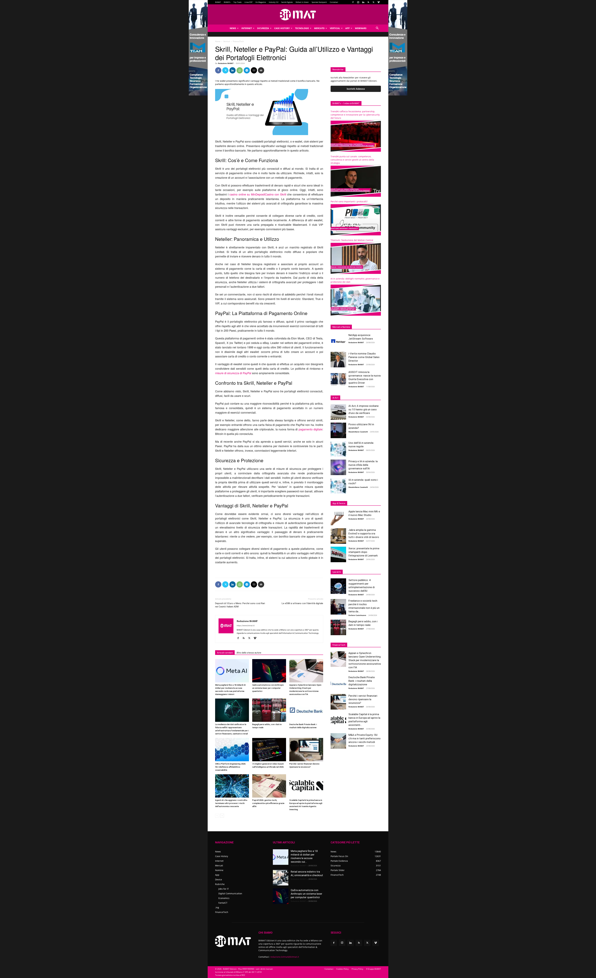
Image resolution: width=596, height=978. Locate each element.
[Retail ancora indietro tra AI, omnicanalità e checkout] (280, 877)
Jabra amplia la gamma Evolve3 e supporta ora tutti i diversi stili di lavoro (363, 533)
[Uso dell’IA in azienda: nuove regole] (338, 449)
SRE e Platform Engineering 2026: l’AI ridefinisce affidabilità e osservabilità (230, 767)
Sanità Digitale (287, 2)
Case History (282, 28)
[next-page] (222, 816)
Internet (246, 28)
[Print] (261, 70)
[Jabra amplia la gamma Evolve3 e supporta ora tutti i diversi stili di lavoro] (338, 536)
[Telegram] (247, 70)
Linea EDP (248, 2)
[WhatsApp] (240, 70)
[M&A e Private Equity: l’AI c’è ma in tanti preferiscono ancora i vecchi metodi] (338, 741)
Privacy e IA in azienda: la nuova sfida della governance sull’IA (363, 465)
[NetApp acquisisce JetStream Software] (338, 341)
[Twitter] (373, 2)
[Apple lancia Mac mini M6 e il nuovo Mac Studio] (338, 517)
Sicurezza (263, 28)
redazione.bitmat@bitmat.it (284, 956)
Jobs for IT (223, 888)
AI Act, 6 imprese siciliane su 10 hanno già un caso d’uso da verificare (363, 409)
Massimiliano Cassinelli (358, 432)
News (233, 28)
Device (218, 879)
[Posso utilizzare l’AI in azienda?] (338, 430)
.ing (217, 907)
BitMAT (218, 2)
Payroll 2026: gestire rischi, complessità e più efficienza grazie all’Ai (268, 803)
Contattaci (334, 2)
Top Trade (237, 2)
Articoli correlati (225, 652)
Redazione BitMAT (225, 63)
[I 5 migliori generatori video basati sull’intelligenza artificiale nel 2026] (269, 749)
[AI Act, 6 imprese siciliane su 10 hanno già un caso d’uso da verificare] (338, 412)
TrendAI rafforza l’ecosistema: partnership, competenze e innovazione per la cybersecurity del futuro (355, 114)
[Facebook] (353, 2)
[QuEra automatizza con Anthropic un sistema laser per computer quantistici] (269, 670)
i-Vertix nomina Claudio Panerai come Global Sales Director (363, 357)
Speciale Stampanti (319, 2)
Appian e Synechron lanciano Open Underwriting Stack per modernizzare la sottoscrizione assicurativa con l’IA (364, 660)
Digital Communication (230, 893)
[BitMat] (298, 14)
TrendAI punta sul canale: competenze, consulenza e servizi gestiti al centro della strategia (352, 159)
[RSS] (368, 2)
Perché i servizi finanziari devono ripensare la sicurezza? (362, 699)
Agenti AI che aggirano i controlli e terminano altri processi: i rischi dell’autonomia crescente (231, 803)
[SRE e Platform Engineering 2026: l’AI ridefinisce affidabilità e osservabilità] (232, 749)
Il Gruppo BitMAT (373, 969)
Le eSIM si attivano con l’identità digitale (302, 603)
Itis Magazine (260, 2)
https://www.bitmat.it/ (246, 625)
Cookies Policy (342, 969)
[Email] (254, 70)
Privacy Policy (357, 969)
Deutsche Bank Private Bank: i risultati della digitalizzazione (361, 681)
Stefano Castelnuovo (357, 615)
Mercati (219, 865)
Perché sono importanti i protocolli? (349, 201)
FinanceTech (221, 912)
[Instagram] (358, 2)
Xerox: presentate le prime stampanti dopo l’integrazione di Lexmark (363, 552)
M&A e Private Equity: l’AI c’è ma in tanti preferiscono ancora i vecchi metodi (364, 738)
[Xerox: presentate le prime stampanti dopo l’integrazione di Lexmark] (338, 554)
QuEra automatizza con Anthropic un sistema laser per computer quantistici (268, 688)
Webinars (360, 28)
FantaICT (222, 902)
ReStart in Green (302, 2)
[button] (377, 28)
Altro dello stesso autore (249, 652)
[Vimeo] (378, 2)
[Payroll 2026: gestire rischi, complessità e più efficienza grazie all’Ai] (269, 786)
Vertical (335, 28)
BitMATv (227, 2)
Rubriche (220, 884)
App (347, 28)
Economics (223, 898)
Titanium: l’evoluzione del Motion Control (352, 240)
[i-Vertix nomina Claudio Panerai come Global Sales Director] (338, 359)
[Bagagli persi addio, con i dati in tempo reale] (269, 710)
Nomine (219, 870)
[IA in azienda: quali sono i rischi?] (338, 486)
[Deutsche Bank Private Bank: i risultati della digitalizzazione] (306, 710)
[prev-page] (217, 816)
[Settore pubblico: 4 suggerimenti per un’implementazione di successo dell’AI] (338, 586)
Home (217, 41)
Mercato (319, 28)
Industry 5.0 (273, 2)
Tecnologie (302, 28)
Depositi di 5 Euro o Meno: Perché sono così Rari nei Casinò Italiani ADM (240, 605)
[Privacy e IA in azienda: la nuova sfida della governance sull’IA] (338, 467)
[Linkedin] (363, 2)
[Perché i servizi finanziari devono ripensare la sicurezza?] (306, 749)
